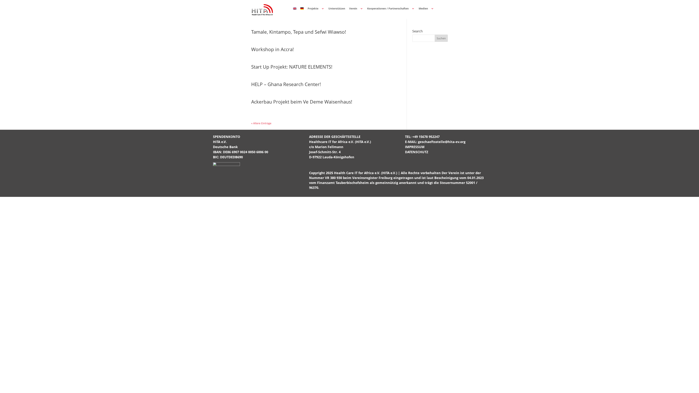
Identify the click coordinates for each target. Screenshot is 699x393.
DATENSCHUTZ (416, 152)
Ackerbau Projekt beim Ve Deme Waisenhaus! (301, 101)
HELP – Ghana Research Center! (286, 84)
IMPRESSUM (414, 147)
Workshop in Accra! (272, 49)
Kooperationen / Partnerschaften (388, 8)
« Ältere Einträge (261, 123)
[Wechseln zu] (294, 8)
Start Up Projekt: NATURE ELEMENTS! (291, 66)
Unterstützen (336, 8)
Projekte (313, 8)
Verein (353, 8)
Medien (423, 8)
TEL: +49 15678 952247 (422, 136)
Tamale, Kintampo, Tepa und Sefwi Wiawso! (298, 32)
